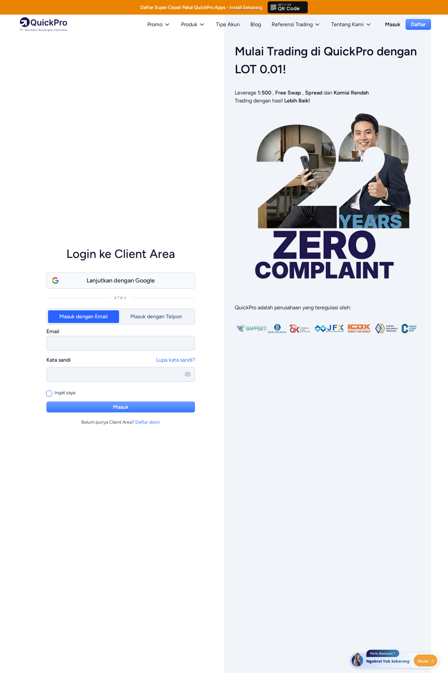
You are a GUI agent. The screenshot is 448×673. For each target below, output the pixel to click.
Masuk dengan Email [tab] (83, 316)
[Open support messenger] (395, 659)
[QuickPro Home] (43, 24)
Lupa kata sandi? (175, 360)
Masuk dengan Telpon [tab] (156, 316)
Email (52, 331)
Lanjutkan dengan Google (121, 280)
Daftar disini (147, 422)
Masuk (392, 24)
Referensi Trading (292, 24)
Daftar (418, 24)
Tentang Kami (347, 24)
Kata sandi (58, 360)
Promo (154, 24)
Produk (189, 24)
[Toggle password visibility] (187, 374)
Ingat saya (64, 393)
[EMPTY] (288, 7)
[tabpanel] (120, 338)
